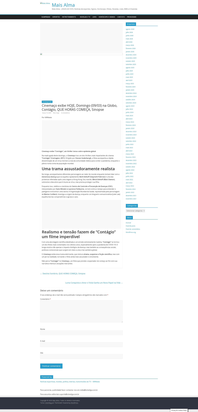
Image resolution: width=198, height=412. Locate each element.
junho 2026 (129, 36)
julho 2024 (129, 109)
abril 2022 (129, 183)
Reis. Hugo (56, 113)
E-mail (42, 341)
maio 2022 (129, 180)
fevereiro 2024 (131, 125)
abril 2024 (129, 119)
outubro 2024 (130, 100)
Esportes (56, 17)
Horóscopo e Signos (107, 17)
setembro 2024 (131, 103)
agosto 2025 (130, 68)
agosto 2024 (130, 106)
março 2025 (130, 84)
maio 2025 (129, 77)
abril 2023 (129, 151)
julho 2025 (129, 71)
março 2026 (130, 45)
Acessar (128, 223)
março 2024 (130, 122)
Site (41, 353)
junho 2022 (129, 176)
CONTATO (121, 17)
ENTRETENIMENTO (69, 17)
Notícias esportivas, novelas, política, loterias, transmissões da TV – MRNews (70, 382)
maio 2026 (129, 39)
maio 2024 (129, 116)
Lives (94, 17)
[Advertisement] (81, 37)
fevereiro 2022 (131, 189)
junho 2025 (129, 74)
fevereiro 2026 (131, 48)
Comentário (45, 299)
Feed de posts (130, 226)
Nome (42, 329)
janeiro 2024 (130, 128)
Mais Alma (63, 5)
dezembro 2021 (131, 196)
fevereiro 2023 (131, 157)
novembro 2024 (131, 96)
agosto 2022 (130, 170)
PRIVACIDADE (131, 17)
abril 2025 (129, 80)
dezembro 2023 (131, 132)
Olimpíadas (45, 17)
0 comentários (65, 113)
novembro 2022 (131, 164)
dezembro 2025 (131, 55)
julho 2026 (129, 32)
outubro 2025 (130, 61)
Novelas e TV (85, 17)
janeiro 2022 (130, 192)
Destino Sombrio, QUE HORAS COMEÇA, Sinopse (62, 273)
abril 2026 (129, 42)
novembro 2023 (131, 135)
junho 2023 (129, 144)
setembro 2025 (131, 64)
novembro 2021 (131, 199)
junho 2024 (129, 112)
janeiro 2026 (130, 52)
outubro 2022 (130, 167)
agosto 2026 (130, 29)
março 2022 (130, 186)
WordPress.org (131, 232)
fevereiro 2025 (131, 87)
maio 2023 (129, 148)
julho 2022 (129, 173)
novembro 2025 (131, 58)
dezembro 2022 (131, 160)
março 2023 (130, 154)
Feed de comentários (133, 229)
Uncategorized (47, 102)
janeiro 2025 (130, 90)
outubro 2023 (130, 138)
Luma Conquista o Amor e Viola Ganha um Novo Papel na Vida (94, 282)
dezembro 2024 (131, 93)
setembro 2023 (131, 141)
